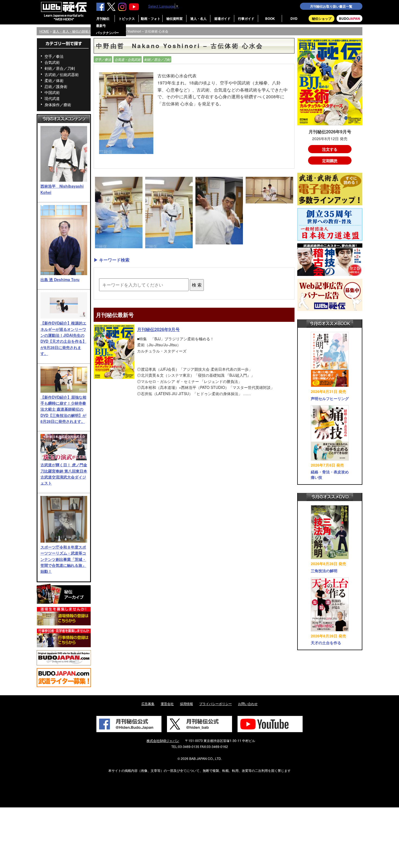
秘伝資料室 (174, 18)
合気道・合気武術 (128, 59)
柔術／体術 (54, 80)
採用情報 (186, 703)
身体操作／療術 (58, 104)
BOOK (270, 18)
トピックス (127, 18)
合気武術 (52, 62)
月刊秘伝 (102, 18)
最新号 (101, 25)
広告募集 (147, 703)
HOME (44, 31)
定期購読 (329, 160)
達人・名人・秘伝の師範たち (74, 31)
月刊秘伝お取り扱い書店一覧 (331, 6)
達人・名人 (198, 18)
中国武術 (52, 92)
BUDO (349, 18)
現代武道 (52, 98)
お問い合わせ (248, 703)
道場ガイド (222, 18)
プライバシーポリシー (215, 703)
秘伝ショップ (321, 18)
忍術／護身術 (56, 86)
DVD (293, 18)
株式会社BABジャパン (163, 740)
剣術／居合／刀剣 (60, 68)
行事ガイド (246, 18)
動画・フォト (150, 18)
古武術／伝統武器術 (62, 74)
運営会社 (167, 703)
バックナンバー (107, 32)
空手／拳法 (54, 56)
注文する (329, 149)
